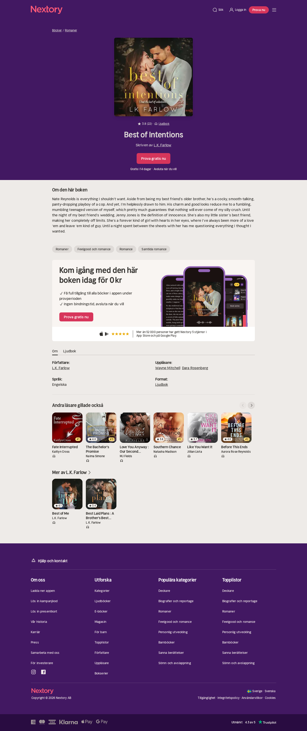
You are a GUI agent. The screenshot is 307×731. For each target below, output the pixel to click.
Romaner (71, 30)
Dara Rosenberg (195, 368)
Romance (126, 249)
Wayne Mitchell (167, 368)
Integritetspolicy (229, 698)
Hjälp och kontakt (53, 560)
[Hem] (120, 10)
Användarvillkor (252, 698)
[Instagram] (33, 672)
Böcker (57, 30)
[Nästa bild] (251, 405)
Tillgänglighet (206, 698)
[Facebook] (43, 672)
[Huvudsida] (274, 9)
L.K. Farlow (162, 145)
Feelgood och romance (94, 249)
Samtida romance (154, 249)
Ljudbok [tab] (69, 351)
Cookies (270, 698)
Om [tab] (55, 351)
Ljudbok (161, 384)
